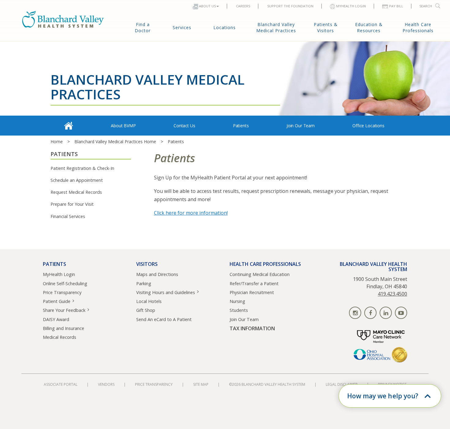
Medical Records (59, 337)
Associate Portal (60, 384)
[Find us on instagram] (355, 313)
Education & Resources (369, 27)
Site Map (200, 384)
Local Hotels (149, 301)
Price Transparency (62, 292)
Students (239, 310)
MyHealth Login (59, 274)
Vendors (106, 384)
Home (57, 141)
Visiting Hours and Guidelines (165, 292)
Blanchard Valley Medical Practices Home (115, 141)
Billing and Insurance (63, 328)
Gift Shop (145, 310)
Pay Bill (396, 6)
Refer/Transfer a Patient (254, 283)
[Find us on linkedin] (386, 313)
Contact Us (184, 125)
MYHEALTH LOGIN (351, 6)
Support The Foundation (290, 6)
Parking (143, 283)
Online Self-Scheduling (65, 283)
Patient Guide (56, 301)
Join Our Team (301, 125)
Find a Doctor (143, 27)
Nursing (237, 301)
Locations (224, 27)
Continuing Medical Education (260, 274)
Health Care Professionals (418, 27)
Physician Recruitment (252, 292)
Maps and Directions (157, 274)
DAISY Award (56, 319)
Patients (241, 125)
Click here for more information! (191, 212)
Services (182, 27)
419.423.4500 (392, 293)
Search (425, 6)
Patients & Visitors (326, 27)
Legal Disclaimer (342, 384)
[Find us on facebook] (370, 313)
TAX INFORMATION (252, 328)
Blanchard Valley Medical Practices (276, 27)
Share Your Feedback (64, 310)
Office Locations (368, 125)
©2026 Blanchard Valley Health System (267, 384)
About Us (207, 6)
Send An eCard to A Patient (164, 319)
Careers (243, 6)
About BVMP (123, 125)
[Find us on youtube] (401, 313)
